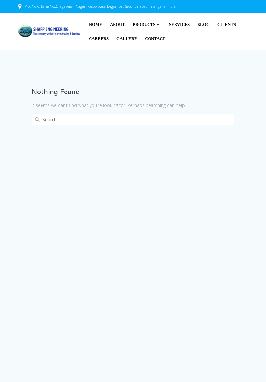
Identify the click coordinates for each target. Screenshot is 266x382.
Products (144, 24)
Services (179, 24)
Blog (203, 24)
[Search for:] (133, 119)
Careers (99, 39)
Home (95, 24)
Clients (226, 24)
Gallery (126, 39)
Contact (155, 39)
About (117, 24)
